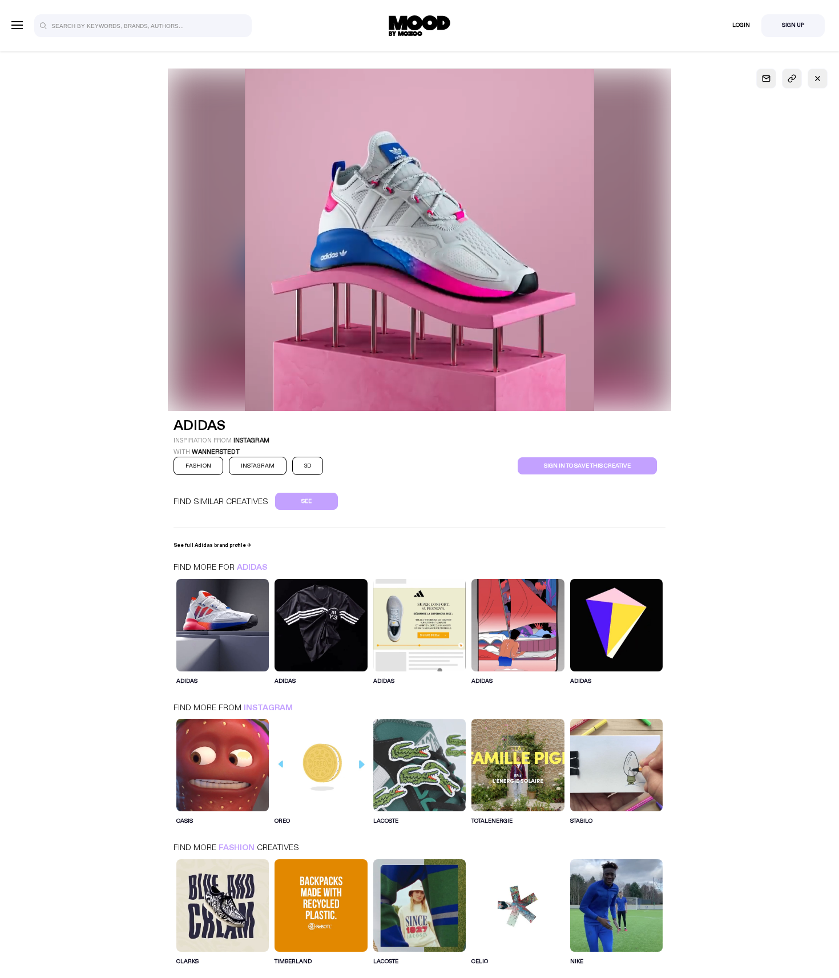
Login (741, 25)
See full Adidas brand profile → (212, 545)
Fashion (237, 847)
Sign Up (793, 25)
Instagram (268, 707)
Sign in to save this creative (587, 466)
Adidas (252, 567)
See (306, 501)
